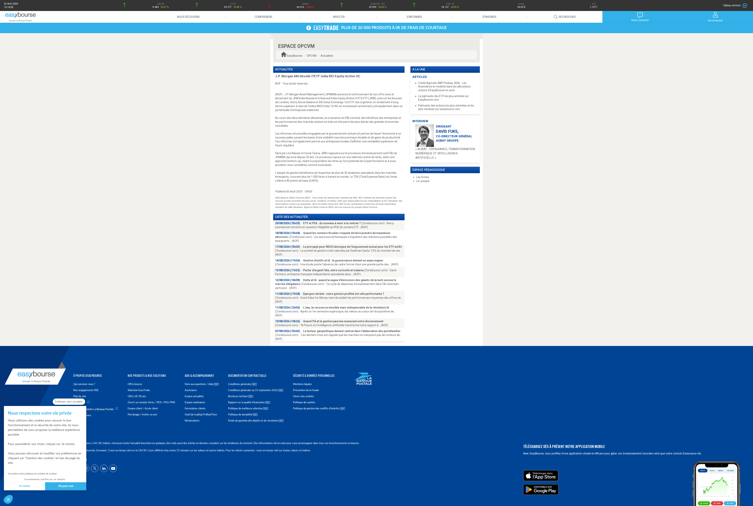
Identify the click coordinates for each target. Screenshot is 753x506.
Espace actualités (194, 396)
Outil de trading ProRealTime (201, 414)
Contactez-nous (82, 415)
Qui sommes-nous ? (84, 384)
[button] (8, 499)
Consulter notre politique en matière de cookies (32, 473)
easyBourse (294, 55)
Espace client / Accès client (143, 408)
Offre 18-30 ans (137, 396)
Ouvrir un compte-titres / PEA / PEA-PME (151, 402)
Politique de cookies (304, 402)
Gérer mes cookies (303, 396)
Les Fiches (422, 177)
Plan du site (79, 396)
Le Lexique (422, 181)
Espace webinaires (195, 402)
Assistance (191, 390)
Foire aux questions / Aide (199, 384)
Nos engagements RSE (86, 390)
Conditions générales (240, 384)
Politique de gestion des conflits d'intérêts (316, 408)
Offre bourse (135, 384)
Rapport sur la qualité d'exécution (246, 402)
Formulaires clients (195, 408)
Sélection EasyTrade (139, 390)
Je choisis (24, 486)
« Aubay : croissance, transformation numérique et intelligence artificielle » (445, 153)
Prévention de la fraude (306, 390)
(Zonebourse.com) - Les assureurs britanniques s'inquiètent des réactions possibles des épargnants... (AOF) (336, 236)
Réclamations (192, 421)
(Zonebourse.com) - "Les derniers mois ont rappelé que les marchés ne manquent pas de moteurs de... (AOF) (338, 334)
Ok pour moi (65, 486)
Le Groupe (79, 403)
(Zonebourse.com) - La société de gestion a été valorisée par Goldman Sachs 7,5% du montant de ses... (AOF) (338, 250)
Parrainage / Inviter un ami (142, 414)
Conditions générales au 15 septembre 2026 (253, 390)
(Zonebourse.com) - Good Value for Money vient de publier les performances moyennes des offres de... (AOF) (339, 297)
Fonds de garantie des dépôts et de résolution (253, 421)
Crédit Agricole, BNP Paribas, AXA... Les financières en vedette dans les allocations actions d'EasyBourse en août (444, 86)
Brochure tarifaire (238, 396)
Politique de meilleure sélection (245, 408)
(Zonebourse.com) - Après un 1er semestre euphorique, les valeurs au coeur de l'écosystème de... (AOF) (335, 311)
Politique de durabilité (240, 414)
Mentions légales (302, 384)
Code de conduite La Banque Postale (93, 409)
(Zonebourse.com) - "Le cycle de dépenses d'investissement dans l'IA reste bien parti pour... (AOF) (337, 283)
